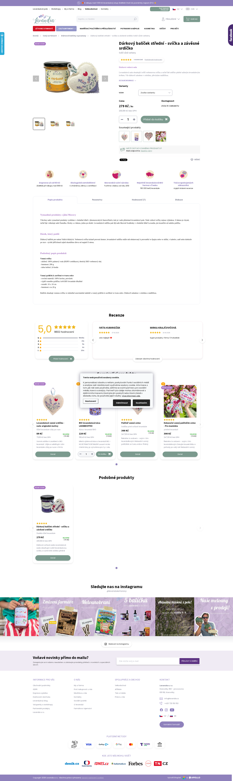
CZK (193, 9)
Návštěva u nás (80, 693)
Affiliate (118, 689)
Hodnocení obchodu (41, 697)
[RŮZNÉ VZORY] (53, 401)
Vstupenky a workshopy (43, 704)
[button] (202, 340)
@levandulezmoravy (116, 591)
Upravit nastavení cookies (93, 778)
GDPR (35, 689)
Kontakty (104, 9)
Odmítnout (122, 402)
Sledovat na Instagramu (118, 644)
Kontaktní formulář (172, 724)
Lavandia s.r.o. (39, 712)
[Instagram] (166, 709)
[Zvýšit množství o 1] (92, 454)
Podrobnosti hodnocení (153, 60)
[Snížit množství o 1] (80, 454)
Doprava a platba (40, 693)
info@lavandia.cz (171, 698)
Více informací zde (131, 395)
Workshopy (56, 9)
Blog (79, 9)
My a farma (69, 9)
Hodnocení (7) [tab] (139, 199)
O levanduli (78, 704)
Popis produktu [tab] (55, 199)
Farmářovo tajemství (83, 708)
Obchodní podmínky (41, 685)
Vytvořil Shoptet (174, 777)
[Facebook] (161, 709)
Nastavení (90, 401)
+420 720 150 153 (171, 703)
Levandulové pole (40, 9)
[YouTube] (172, 709)
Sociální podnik (80, 701)
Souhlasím (141, 402)
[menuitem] (44, 28)
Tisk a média (120, 693)
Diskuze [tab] (179, 199)
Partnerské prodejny (164, 9)
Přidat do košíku (153, 119)
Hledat (135, 19)
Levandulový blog (40, 701)
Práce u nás (120, 697)
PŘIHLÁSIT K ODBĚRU (189, 661)
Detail (52, 454)
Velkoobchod (91, 9)
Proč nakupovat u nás (83, 689)
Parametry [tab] (97, 199)
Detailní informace (126, 80)
